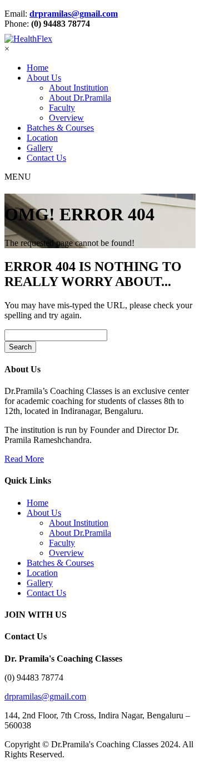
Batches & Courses (60, 127)
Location (42, 137)
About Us (44, 77)
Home (37, 67)
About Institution (78, 87)
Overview (66, 117)
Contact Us (46, 157)
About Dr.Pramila (80, 97)
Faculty (62, 107)
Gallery (40, 147)
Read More (24, 459)
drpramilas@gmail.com (73, 13)
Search (20, 347)
